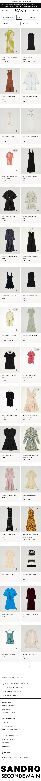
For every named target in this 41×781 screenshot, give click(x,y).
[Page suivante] (29, 667)
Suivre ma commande (8, 712)
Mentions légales (7, 726)
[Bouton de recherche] (7, 11)
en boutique (33, 6)
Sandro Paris (6, 746)
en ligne (24, 6)
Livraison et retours (8, 739)
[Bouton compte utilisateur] (33, 11)
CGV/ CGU (5, 722)
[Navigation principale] (2, 11)
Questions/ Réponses (8, 705)
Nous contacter (7, 709)
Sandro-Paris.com (25, 1)
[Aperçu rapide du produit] (16, 51)
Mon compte (6, 743)
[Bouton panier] (38, 11)
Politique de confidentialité (11, 729)
